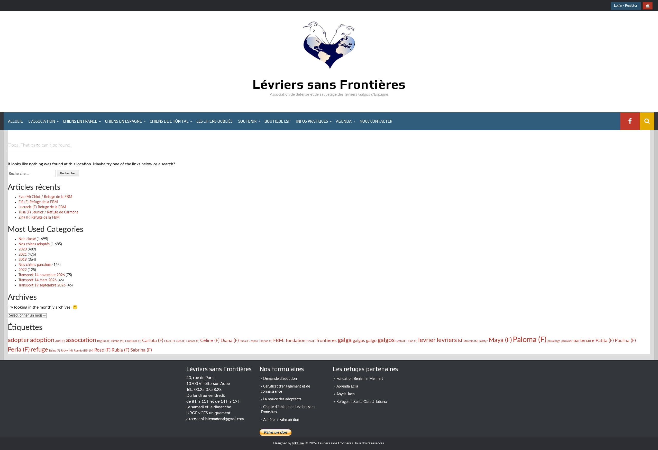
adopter (18, 340)
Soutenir (247, 121)
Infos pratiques (312, 121)
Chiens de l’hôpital (169, 121)
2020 (23, 249)
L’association (41, 121)
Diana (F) (230, 340)
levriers (447, 340)
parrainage (553, 341)
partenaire (584, 340)
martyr (483, 341)
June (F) (412, 341)
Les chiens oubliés (214, 121)
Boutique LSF (277, 121)
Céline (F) (210, 340)
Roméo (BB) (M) (83, 350)
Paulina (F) (625, 340)
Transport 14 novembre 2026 (42, 275)
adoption (42, 340)
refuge (39, 349)
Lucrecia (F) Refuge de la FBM (42, 207)
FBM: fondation (289, 340)
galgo (371, 340)
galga (345, 340)
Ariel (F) (60, 341)
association (81, 340)
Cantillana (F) (133, 341)
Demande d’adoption (280, 379)
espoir (254, 341)
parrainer (566, 341)
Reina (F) (54, 350)
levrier (427, 340)
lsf (460, 340)
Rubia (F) (120, 350)
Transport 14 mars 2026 (38, 280)
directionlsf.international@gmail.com (215, 419)
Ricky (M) (67, 350)
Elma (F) (245, 341)
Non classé (27, 239)
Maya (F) (500, 340)
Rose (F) (102, 350)
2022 (23, 270)
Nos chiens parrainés (35, 265)
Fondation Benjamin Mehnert (359, 379)
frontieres (326, 340)
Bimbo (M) (117, 341)
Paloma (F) (529, 340)
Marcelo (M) (470, 341)
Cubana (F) (192, 341)
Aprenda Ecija (347, 386)
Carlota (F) (152, 340)
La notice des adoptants (282, 399)
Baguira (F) (103, 341)
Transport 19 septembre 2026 (42, 285)
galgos (386, 340)
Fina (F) (310, 341)
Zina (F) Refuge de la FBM (39, 217)
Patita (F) (605, 340)
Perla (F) (19, 349)
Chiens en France (80, 121)
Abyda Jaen (345, 394)
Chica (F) (169, 341)
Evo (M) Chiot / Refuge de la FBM (45, 197)
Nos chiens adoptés (34, 244)
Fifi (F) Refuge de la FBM (38, 202)
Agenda (344, 121)
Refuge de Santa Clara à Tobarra (361, 402)
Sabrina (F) (141, 350)
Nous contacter (376, 121)
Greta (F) (401, 341)
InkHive (298, 443)
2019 (23, 260)
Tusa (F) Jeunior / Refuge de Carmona (48, 212)
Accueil (15, 121)
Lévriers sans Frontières (329, 84)
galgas (359, 340)
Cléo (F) (180, 341)
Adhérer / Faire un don (281, 420)
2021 (23, 254)
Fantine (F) (265, 341)
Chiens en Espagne (123, 121)
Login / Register (625, 5)
